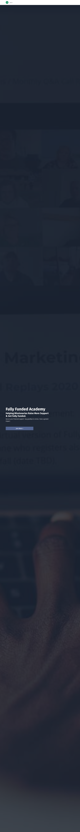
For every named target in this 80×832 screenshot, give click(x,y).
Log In (11, 2)
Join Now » (19, 428)
